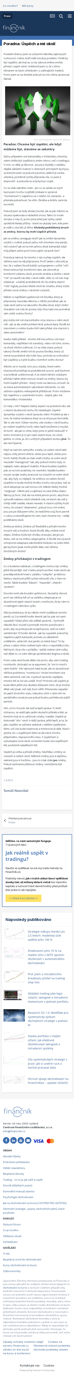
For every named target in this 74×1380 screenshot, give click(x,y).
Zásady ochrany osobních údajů (23, 1341)
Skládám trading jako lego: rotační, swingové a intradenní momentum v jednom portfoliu (48, 997)
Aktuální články (12, 1156)
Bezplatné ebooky (13, 1174)
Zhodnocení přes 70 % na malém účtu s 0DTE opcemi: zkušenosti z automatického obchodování (46, 957)
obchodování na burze (15, 1287)
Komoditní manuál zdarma (18, 1191)
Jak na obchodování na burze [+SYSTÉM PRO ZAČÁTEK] (35, 1203)
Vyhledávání (10, 1242)
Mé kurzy (27, 5)
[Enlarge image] (37, 110)
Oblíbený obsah (12, 1236)
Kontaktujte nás (30, 1365)
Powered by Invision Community (37, 1370)
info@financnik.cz (14, 1131)
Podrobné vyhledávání (16, 1162)
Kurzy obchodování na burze (20, 1265)
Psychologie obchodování (18, 1197)
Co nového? (10, 5)
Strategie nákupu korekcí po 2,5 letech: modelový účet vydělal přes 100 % (46, 936)
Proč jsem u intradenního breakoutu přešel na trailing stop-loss (46, 978)
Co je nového (10, 1230)
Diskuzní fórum (12, 1224)
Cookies (48, 1365)
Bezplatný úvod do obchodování (22, 1259)
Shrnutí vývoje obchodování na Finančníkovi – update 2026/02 (48, 1081)
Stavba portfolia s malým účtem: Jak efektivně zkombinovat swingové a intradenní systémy (44, 1042)
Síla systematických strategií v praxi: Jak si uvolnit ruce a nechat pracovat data (47, 1063)
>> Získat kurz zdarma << (23, 898)
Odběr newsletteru (14, 1168)
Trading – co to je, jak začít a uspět (23, 1179)
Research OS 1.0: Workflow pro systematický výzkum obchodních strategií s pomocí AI (48, 1019)
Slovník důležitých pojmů (17, 1185)
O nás (6, 1253)
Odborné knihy (12, 1271)
